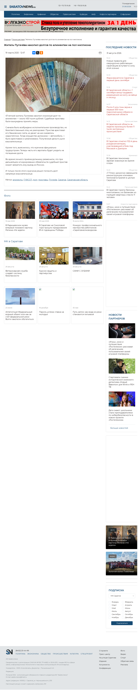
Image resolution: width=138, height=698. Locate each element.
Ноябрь (115, 617)
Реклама (124, 665)
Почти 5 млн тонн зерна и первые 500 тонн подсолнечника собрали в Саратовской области (120, 111)
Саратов (62, 180)
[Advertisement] (86, 144)
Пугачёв (53, 180)
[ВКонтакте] (34, 52)
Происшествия (69, 14)
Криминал (41, 14)
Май (113, 608)
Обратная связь (127, 661)
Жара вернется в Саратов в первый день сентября (120, 79)
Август (128, 611)
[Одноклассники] (41, 52)
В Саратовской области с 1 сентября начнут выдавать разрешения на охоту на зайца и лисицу (122, 94)
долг (35, 180)
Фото (123, 651)
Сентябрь (115, 614)
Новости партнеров (108, 14)
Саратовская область (77, 180)
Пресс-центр (104, 654)
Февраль (129, 602)
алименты (18, 180)
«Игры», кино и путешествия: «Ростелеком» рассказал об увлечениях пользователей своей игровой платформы (121, 210)
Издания (102, 661)
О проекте (103, 651)
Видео (123, 654)
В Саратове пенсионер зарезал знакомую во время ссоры (120, 160)
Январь (115, 602)
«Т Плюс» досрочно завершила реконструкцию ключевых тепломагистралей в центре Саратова (122, 176)
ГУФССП (28, 180)
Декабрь (129, 617)
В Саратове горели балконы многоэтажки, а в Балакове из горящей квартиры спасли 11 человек (121, 193)
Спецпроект (125, 14)
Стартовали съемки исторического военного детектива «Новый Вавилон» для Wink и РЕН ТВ (121, 382)
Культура (83, 14)
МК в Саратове (13, 241)
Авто (94, 14)
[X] (37, 52)
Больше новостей (119, 428)
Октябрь (129, 614)
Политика (15, 14)
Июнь (127, 608)
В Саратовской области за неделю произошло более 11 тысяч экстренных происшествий (121, 128)
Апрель (128, 605)
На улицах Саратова (107, 658)
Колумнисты (104, 665)
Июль (114, 611)
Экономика (28, 14)
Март (114, 605)
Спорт (134, 87)
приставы (43, 180)
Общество (54, 14)
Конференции (105, 668)
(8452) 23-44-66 (22, 650)
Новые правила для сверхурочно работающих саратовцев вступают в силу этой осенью (121, 64)
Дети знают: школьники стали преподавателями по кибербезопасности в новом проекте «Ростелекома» (121, 415)
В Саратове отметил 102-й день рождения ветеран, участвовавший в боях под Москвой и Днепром (122, 145)
